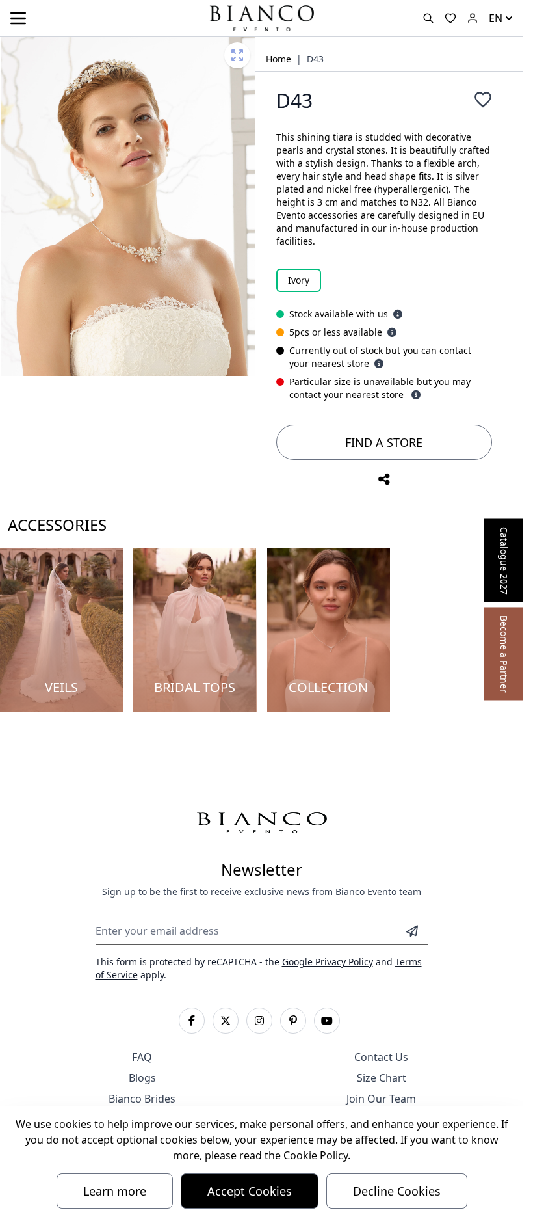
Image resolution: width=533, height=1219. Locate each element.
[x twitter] (226, 1021)
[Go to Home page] (261, 17)
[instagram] (259, 1021)
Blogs (142, 1078)
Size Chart (381, 1078)
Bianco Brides (142, 1099)
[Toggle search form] (428, 18)
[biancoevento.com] (472, 18)
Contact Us (381, 1057)
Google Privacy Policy (327, 962)
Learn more (114, 1191)
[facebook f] (192, 1021)
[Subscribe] (412, 931)
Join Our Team (381, 1099)
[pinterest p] (293, 1021)
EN (495, 18)
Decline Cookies (397, 1191)
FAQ (142, 1057)
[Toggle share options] (384, 479)
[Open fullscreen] (237, 55)
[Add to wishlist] (483, 99)
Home (278, 59)
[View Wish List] (450, 18)
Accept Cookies (249, 1191)
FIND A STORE (383, 442)
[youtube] (327, 1021)
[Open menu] (18, 18)
